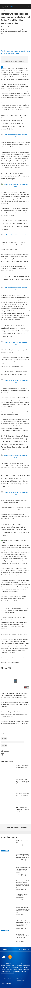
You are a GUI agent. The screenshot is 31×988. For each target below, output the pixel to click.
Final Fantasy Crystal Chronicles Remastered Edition (12, 742)
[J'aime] (22, 845)
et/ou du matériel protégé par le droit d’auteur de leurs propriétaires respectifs (15, 971)
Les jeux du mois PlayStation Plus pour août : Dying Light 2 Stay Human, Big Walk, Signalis (22, 855)
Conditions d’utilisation (8, 979)
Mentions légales (6, 983)
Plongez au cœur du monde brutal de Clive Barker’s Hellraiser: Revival (22, 895)
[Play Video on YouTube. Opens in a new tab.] (26, 687)
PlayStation (9, 7)
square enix (4, 745)
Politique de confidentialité (20, 979)
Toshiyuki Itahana (9, 58)
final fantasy (4, 738)
